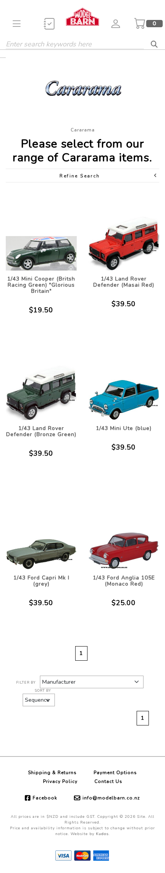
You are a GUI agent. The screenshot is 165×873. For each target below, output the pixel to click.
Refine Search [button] (79, 176)
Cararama (83, 130)
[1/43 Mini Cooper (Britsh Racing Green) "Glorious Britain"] (41, 231)
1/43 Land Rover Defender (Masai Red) (123, 282)
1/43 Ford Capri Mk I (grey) (41, 580)
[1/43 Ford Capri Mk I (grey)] (41, 530)
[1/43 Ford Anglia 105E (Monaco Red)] (123, 530)
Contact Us (108, 781)
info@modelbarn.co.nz (111, 798)
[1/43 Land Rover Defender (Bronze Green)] (41, 381)
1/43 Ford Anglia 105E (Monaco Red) (124, 580)
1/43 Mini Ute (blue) (124, 428)
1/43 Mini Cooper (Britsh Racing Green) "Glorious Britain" (41, 285)
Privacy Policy (60, 781)
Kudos (102, 834)
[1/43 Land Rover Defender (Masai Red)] (123, 231)
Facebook (45, 798)
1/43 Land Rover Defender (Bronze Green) (41, 431)
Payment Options (115, 773)
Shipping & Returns (52, 773)
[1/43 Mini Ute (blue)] (123, 381)
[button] (16, 23)
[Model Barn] (82, 16)
